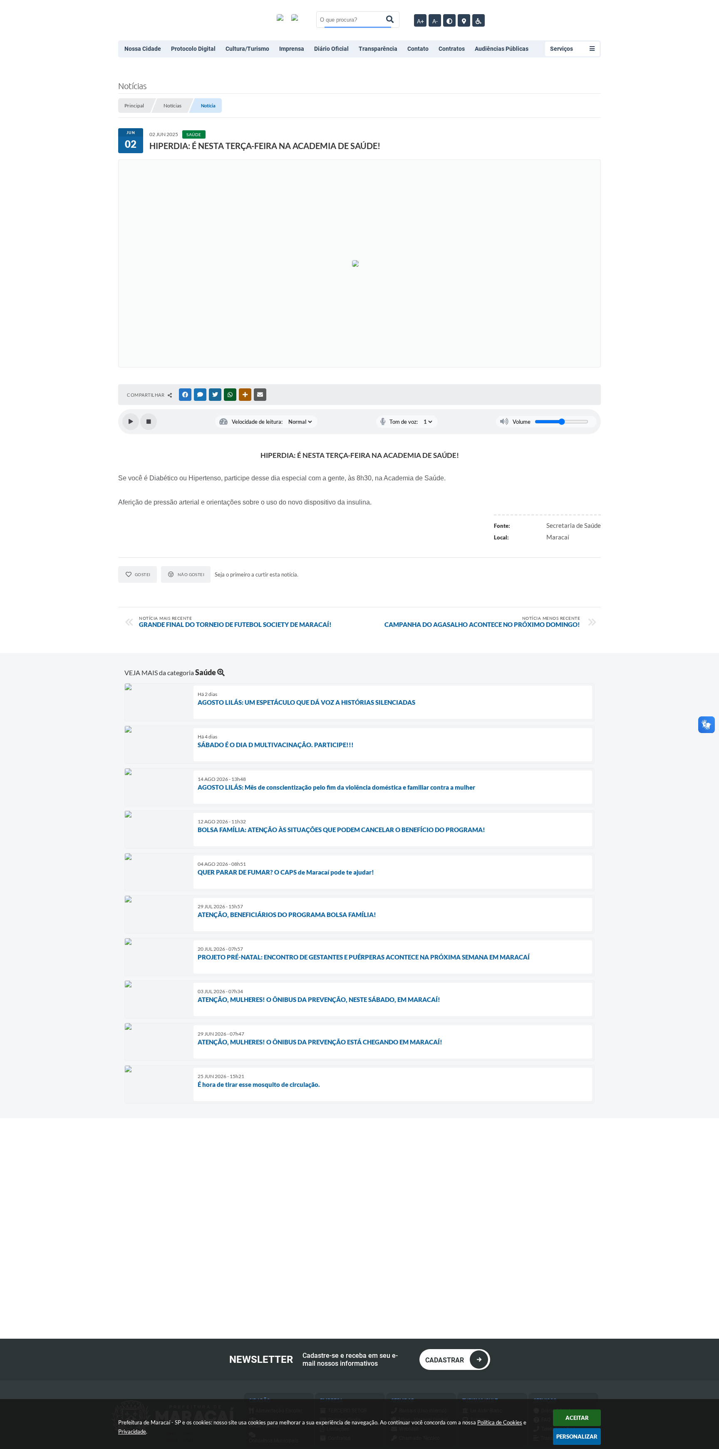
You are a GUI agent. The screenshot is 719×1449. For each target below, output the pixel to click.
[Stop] (148, 421)
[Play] (130, 421)
